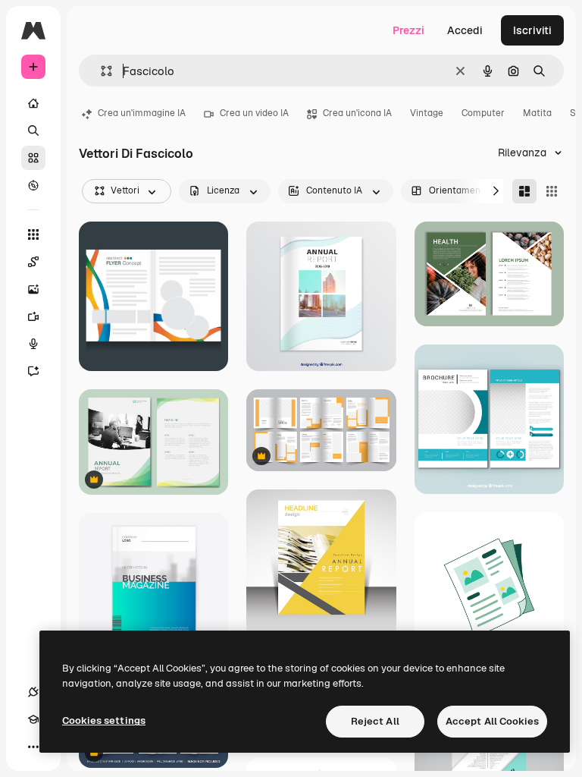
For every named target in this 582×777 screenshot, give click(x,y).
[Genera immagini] (33, 289)
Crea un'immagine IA (142, 113)
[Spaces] (33, 262)
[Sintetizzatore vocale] (33, 344)
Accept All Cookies (492, 721)
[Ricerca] (33, 130)
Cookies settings (104, 720)
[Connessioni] (33, 692)
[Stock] (33, 158)
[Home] (33, 103)
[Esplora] (33, 185)
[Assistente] (33, 371)
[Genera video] (33, 316)
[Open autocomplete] (100, 71)
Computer (483, 113)
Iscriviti (532, 30)
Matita (537, 113)
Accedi (465, 30)
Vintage (426, 113)
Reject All (375, 721)
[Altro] (33, 747)
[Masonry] (524, 191)
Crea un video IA (254, 113)
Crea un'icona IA (357, 113)
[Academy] (33, 719)
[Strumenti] (33, 234)
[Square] (552, 191)
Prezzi (408, 30)
